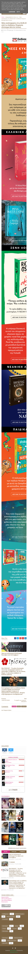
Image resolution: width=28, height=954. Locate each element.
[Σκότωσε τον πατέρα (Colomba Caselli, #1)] (19, 832)
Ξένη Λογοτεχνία (18, 937)
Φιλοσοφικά (5, 931)
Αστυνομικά (5, 926)
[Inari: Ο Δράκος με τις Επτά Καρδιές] (12, 832)
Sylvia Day (8, 772)
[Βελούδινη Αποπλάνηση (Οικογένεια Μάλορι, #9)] (5, 820)
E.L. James (8, 766)
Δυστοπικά (5, 937)
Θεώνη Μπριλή (8, 762)
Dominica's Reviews (13, 757)
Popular (14, 851)
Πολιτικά (14, 928)
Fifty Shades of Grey (10, 765)
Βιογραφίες (5, 919)
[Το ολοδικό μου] (19, 845)
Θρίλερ (16, 926)
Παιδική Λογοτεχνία (11, 940)
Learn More (12, 11)
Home (2, 17)
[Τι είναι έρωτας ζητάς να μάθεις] (3, 763)
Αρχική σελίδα (5, 897)
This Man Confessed (10, 776)
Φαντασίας (5, 943)
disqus (18, 706)
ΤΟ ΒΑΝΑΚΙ (12, 862)
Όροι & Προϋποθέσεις (6, 900)
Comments (22, 851)
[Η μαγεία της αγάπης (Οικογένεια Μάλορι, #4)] (5, 808)
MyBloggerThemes (14, 952)
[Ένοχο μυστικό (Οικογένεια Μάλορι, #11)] (12, 820)
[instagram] (15, 948)
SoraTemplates (13, 950)
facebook (24, 706)
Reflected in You (9, 771)
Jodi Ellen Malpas (9, 777)
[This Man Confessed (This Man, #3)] (3, 780)
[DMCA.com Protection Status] (6, 906)
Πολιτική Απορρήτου (6, 898)
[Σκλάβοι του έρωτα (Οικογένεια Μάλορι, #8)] (19, 808)
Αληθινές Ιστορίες (19, 914)
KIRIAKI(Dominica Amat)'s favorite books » (17, 848)
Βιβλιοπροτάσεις (10, 916)
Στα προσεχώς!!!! (5, 796)
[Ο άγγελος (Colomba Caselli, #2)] (5, 844)
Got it (18, 11)
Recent (5, 851)
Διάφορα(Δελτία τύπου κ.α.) (11, 17)
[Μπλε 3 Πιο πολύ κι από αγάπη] (12, 844)
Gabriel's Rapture (9, 782)
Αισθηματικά (5, 914)
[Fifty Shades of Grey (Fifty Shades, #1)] (3, 768)
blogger (14, 706)
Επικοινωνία (4, 901)
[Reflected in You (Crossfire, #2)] (3, 774)
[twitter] (12, 948)
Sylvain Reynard (9, 783)
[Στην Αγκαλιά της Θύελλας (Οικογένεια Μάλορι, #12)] (5, 832)
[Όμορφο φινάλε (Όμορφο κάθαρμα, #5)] (19, 820)
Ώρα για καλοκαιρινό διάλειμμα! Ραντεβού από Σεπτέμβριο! (11, 654)
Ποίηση (4, 928)
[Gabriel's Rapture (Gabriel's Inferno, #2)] (3, 785)
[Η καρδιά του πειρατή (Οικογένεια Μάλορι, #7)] (12, 808)
